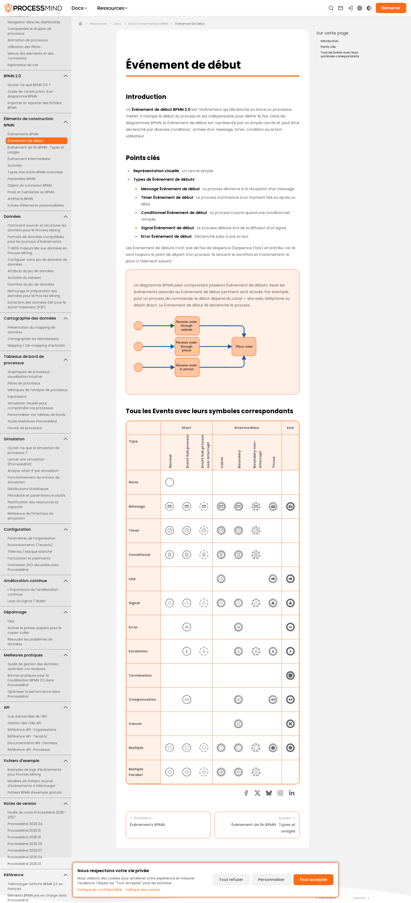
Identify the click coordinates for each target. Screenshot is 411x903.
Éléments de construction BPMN (28, 122)
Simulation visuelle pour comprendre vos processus (30, 405)
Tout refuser (231, 879)
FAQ (11, 621)
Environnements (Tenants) (30, 545)
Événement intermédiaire (29, 158)
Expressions (17, 396)
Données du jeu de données (31, 284)
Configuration (17, 529)
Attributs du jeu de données (31, 271)
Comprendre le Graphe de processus (29, 31)
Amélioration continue (25, 580)
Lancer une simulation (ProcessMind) (26, 461)
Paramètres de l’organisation (31, 538)
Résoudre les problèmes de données (30, 641)
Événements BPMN (23, 134)
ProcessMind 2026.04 (25, 823)
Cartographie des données (30, 318)
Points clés (328, 47)
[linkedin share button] (292, 793)
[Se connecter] (350, 8)
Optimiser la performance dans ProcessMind (34, 694)
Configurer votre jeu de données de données (37, 262)
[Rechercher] (331, 8)
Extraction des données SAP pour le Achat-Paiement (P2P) (37, 305)
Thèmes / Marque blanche (30, 551)
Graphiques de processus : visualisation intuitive (29, 374)
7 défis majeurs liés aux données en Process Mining (37, 250)
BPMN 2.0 (12, 76)
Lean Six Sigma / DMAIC (27, 601)
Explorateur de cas (23, 65)
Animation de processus (28, 40)
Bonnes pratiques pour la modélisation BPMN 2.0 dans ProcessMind (31, 680)
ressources (98, 24)
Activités (15, 165)
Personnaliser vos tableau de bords (36, 414)
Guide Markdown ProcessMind (32, 421)
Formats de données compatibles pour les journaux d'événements (36, 239)
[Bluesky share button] (269, 793)
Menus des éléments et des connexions (31, 56)
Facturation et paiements (29, 558)
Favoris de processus (25, 428)
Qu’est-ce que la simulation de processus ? (33, 450)
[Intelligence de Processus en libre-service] (33, 8)
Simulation (14, 439)
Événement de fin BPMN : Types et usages (36, 150)
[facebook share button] (246, 793)
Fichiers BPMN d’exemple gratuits (35, 792)
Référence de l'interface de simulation (30, 516)
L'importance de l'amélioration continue (33, 592)
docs (117, 24)
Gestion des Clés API (24, 723)
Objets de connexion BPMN (30, 185)
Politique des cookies (143, 889)
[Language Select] (359, 8)
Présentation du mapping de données (31, 330)
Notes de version (20, 803)
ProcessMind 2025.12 (24, 830)
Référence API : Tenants (27, 736)
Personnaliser (271, 879)
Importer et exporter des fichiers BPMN (35, 105)
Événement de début (25, 140)
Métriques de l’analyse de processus (38, 390)
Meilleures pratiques (23, 655)
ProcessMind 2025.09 (25, 843)
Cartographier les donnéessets (33, 338)
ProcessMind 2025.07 (25, 850)
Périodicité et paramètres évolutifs (36, 495)
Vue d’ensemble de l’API (27, 716)
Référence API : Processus (29, 749)
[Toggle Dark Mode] (369, 8)
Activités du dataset (24, 277)
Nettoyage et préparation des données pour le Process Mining (34, 293)
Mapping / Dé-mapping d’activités (36, 345)
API (7, 707)
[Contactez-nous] (340, 8)
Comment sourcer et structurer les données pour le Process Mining (37, 228)
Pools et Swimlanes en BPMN (31, 192)
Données (12, 216)
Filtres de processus (24, 383)
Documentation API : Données (32, 743)
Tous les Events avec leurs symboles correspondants (340, 54)
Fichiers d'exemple (21, 760)
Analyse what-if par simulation (33, 470)
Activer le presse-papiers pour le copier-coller (34, 630)
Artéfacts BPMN (20, 198)
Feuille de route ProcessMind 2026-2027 (37, 815)
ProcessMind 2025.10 (24, 837)
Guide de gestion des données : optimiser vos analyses (34, 666)
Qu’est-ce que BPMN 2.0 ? (29, 85)
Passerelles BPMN (21, 178)
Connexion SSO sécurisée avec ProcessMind (33, 567)
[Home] (80, 24)
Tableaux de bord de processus (24, 360)
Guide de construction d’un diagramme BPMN (30, 94)
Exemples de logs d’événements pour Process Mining (34, 772)
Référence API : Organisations (32, 729)
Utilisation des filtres (24, 46)
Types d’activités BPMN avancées (35, 172)
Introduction (329, 41)
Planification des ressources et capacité (33, 504)
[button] (280, 793)
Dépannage (15, 612)
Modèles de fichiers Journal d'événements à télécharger (31, 783)
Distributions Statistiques (28, 488)
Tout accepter (313, 879)
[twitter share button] (257, 793)
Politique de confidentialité (100, 889)
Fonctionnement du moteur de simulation (34, 480)
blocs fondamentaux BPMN (148, 24)
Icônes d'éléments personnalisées (36, 205)
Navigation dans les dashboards (34, 22)
